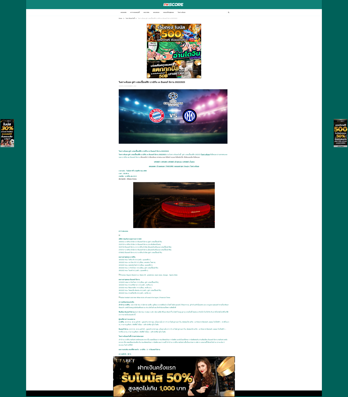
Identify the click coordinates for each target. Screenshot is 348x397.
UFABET (157, 162)
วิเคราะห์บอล (181, 12)
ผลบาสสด (146, 12)
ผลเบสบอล (156, 12)
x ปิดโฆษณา (7, 146)
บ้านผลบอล (160, 166)
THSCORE (169, 166)
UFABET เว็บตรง (188, 162)
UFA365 (164, 162)
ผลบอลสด (123, 12)
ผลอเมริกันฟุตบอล (168, 12)
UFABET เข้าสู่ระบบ (175, 162)
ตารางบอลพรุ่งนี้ (135, 12)
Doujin (186, 166)
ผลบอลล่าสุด (179, 166)
